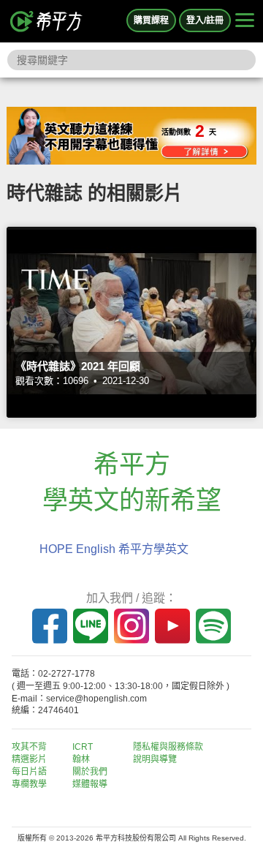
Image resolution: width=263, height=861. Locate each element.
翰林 (81, 759)
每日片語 (29, 772)
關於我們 (89, 772)
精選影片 (29, 759)
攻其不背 (29, 747)
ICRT (82, 747)
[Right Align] (244, 21)
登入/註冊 (205, 20)
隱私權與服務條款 (168, 747)
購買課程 (151, 20)
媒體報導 (89, 784)
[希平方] (47, 21)
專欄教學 (29, 784)
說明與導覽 (155, 759)
